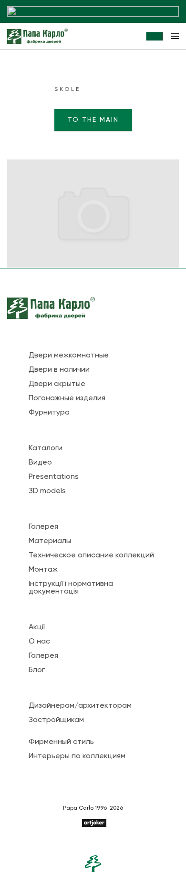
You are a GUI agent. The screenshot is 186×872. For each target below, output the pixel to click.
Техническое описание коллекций (91, 555)
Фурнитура (49, 412)
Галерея (43, 527)
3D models (47, 491)
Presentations (54, 477)
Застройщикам (56, 720)
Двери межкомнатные (69, 355)
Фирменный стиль (61, 742)
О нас (39, 641)
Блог (37, 670)
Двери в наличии (59, 370)
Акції (37, 627)
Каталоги (45, 448)
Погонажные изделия (67, 398)
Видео (40, 462)
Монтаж (43, 570)
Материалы (50, 541)
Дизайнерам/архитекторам (80, 706)
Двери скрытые (57, 384)
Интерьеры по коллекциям (77, 756)
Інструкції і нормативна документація (71, 587)
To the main (93, 120)
